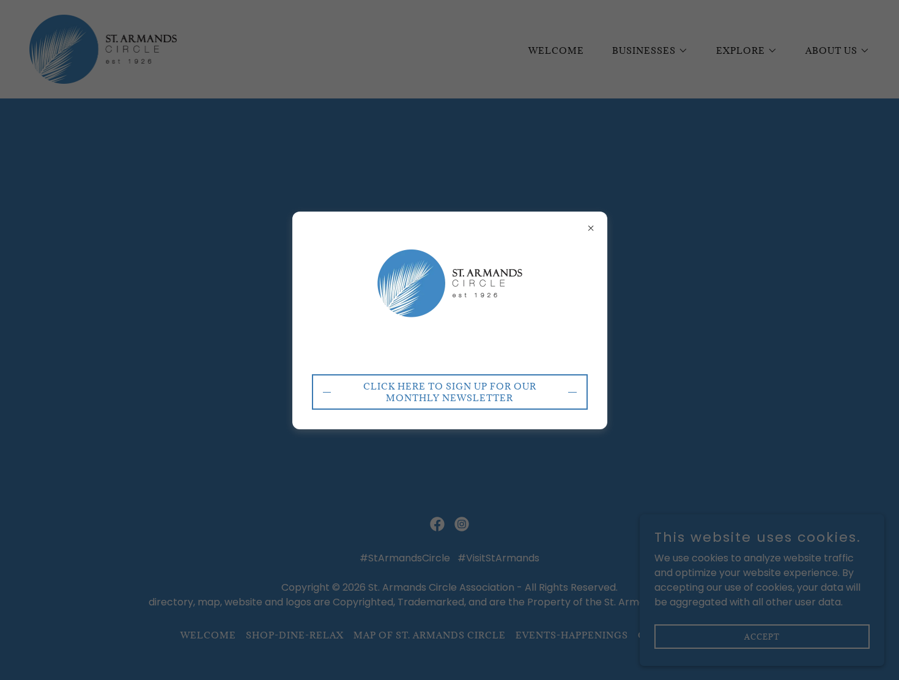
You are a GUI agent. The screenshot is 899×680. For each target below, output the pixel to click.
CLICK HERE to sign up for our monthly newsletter (449, 392)
